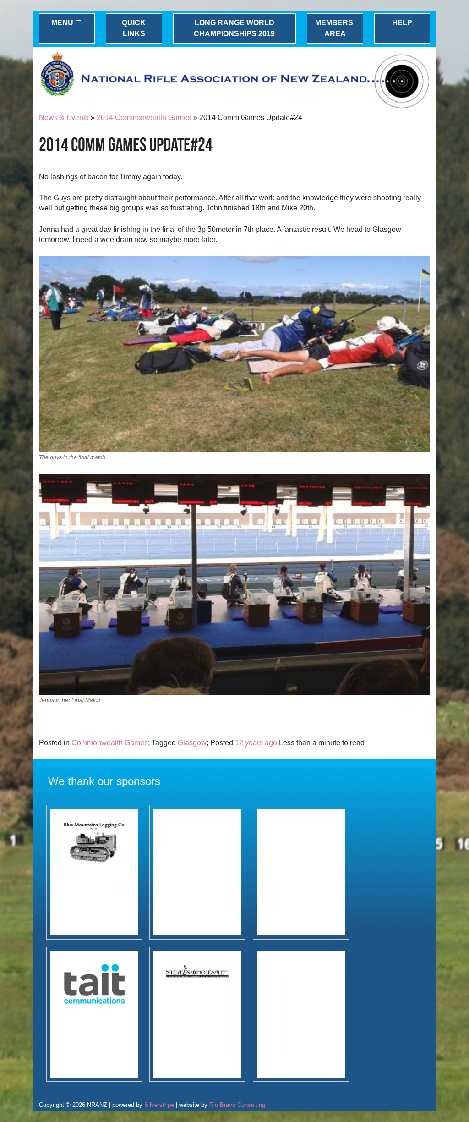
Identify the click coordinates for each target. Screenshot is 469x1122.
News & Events (64, 117)
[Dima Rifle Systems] (301, 872)
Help (402, 23)
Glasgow (192, 743)
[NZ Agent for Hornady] (197, 1014)
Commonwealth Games (109, 743)
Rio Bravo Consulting (237, 1104)
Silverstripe (159, 1104)
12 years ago (256, 743)
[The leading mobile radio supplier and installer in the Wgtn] (94, 1014)
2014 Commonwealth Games (144, 117)
